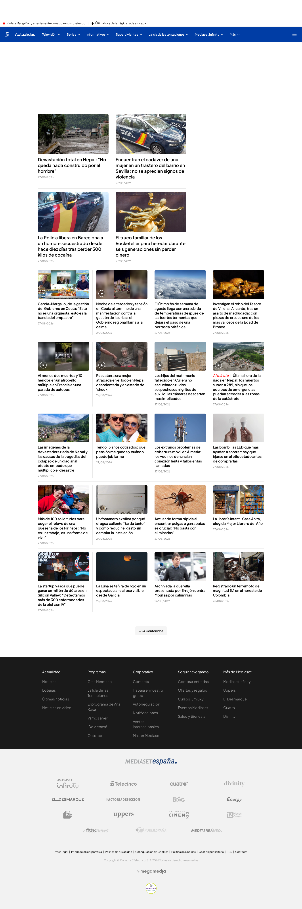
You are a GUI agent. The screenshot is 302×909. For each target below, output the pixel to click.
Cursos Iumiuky (191, 699)
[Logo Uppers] (123, 814)
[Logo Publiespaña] (151, 830)
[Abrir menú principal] (294, 34)
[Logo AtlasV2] (96, 830)
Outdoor (95, 735)
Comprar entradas (193, 681)
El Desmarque (235, 699)
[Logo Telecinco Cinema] (179, 815)
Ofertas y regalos (192, 690)
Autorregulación (146, 704)
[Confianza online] (151, 892)
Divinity (229, 716)
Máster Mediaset (147, 735)
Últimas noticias (55, 699)
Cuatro (229, 707)
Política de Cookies (183, 851)
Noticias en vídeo (56, 707)
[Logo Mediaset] (151, 763)
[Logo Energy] (234, 799)
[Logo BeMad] (68, 814)
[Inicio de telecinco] (7, 34)
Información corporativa (86, 851)
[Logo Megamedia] (153, 871)
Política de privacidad (118, 851)
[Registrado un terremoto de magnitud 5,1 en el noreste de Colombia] (238, 566)
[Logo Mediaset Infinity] (67, 783)
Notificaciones (145, 712)
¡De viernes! (97, 726)
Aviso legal (61, 851)
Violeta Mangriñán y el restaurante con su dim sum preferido (46, 23)
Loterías (49, 690)
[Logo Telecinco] (123, 783)
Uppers (229, 690)
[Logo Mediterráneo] (206, 830)
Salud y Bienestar (192, 716)
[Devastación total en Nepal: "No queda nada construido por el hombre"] (73, 134)
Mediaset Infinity (237, 681)
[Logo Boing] (179, 799)
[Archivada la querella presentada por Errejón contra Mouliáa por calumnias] (180, 566)
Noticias (49, 681)
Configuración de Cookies (151, 851)
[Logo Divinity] (234, 783)
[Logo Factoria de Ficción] (123, 799)
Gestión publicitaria (211, 851)
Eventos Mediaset (193, 707)
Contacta (141, 681)
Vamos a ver (97, 718)
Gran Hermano (100, 681)
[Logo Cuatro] (179, 783)
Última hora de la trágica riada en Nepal (121, 23)
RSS (229, 851)
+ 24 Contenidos (151, 631)
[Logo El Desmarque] (68, 799)
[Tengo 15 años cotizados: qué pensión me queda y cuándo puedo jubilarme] (121, 428)
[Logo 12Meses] (234, 815)
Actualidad (25, 34)
